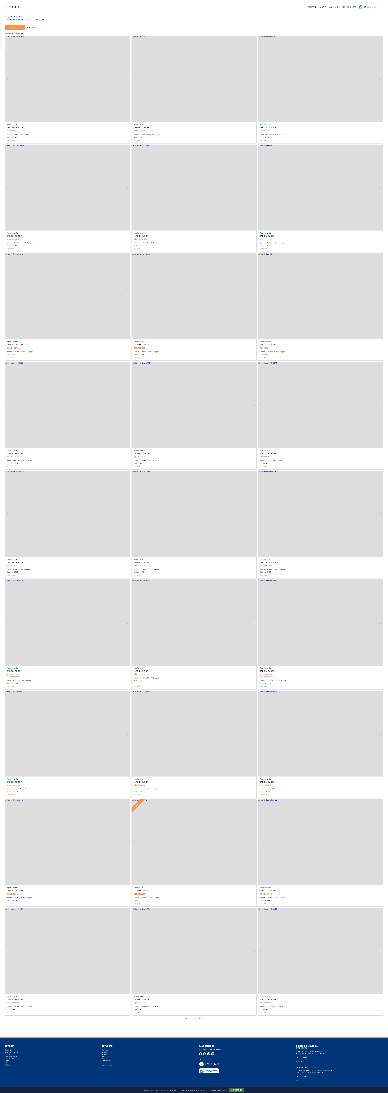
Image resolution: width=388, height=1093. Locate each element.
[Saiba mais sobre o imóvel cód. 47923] (67, 842)
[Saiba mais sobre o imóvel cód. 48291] (194, 734)
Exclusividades (349, 7)
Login (7, 1061)
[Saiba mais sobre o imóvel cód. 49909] (320, 405)
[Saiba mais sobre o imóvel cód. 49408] (320, 514)
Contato (8, 1054)
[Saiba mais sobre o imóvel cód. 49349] (67, 622)
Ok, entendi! (236, 1090)
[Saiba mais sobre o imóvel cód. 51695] (67, 188)
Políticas (8, 1065)
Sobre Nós (8, 1050)
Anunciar (333, 7)
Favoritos (105, 1056)
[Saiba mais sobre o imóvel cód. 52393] (67, 79)
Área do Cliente (10, 1059)
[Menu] (381, 7)
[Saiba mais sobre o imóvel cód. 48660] (320, 622)
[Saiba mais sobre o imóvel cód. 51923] (320, 79)
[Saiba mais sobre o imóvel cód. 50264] (67, 405)
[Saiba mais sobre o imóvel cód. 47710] (194, 842)
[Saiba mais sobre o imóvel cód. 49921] (194, 405)
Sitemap (8, 1063)
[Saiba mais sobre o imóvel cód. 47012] (320, 951)
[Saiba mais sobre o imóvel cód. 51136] (67, 296)
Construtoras (106, 1061)
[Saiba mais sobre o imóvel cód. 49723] (67, 514)
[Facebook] (200, 1054)
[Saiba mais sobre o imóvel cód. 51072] (194, 296)
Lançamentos (107, 1065)
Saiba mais (225, 1090)
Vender (104, 1052)
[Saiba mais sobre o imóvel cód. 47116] (67, 951)
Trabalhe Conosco (11, 1052)
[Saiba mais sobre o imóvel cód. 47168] (320, 842)
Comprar (312, 7)
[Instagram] (212, 1054)
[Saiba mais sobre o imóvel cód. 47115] (194, 951)
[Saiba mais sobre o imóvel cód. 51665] (194, 188)
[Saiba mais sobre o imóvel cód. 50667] (320, 296)
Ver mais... (11, 140)
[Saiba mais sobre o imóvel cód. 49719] (194, 514)
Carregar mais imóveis (194, 1018)
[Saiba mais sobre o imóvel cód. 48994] (194, 622)
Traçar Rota (300, 1061)
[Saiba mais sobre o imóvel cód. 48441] (67, 734)
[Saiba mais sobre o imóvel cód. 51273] (320, 188)
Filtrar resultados (16, 28)
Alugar (322, 7)
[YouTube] (208, 1054)
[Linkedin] (204, 1054)
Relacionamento (11, 1056)
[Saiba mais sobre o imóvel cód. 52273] (194, 79)
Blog (103, 1059)
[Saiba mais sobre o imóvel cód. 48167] (320, 734)
